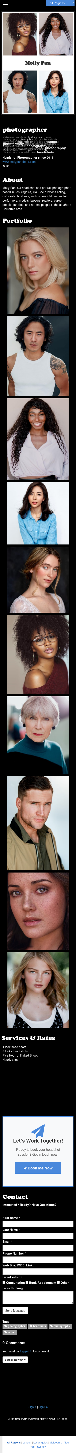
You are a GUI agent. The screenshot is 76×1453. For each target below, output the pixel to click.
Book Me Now (40, 1168)
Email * (7, 1241)
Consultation (15, 1282)
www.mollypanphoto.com (19, 161)
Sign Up (43, 1407)
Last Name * (11, 1229)
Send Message (15, 1310)
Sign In (32, 1407)
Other (64, 1282)
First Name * (11, 1218)
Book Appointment (42, 1282)
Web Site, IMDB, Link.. (18, 1265)
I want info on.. (13, 1277)
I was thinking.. (13, 1288)
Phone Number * (14, 1253)
